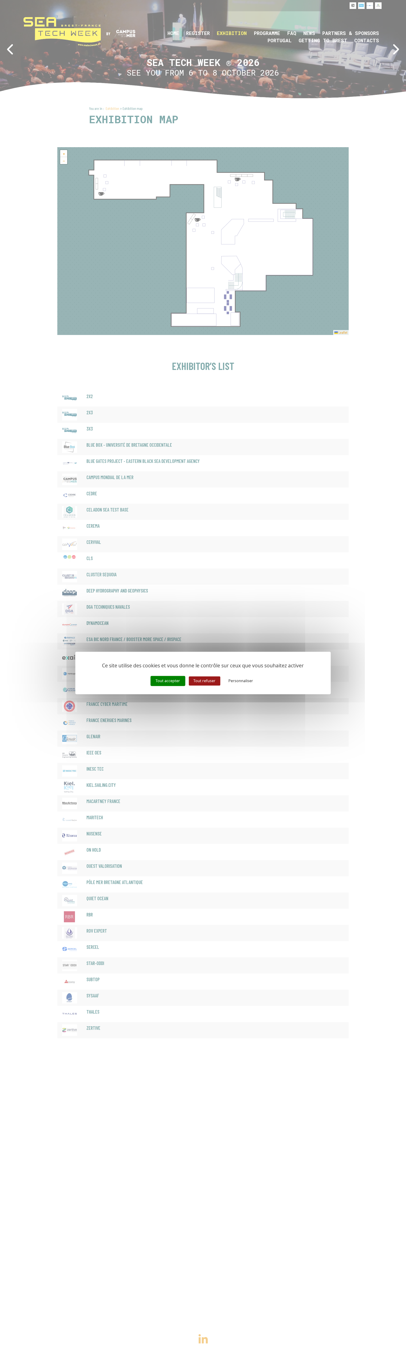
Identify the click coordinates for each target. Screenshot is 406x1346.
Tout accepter (168, 680)
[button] (63, 153)
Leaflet (342, 332)
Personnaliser (240, 680)
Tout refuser (204, 680)
